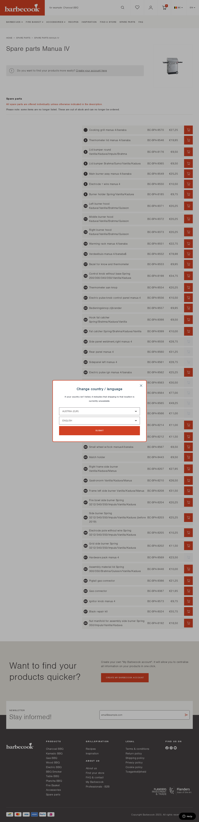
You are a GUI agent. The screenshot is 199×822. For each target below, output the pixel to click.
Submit (99, 430)
